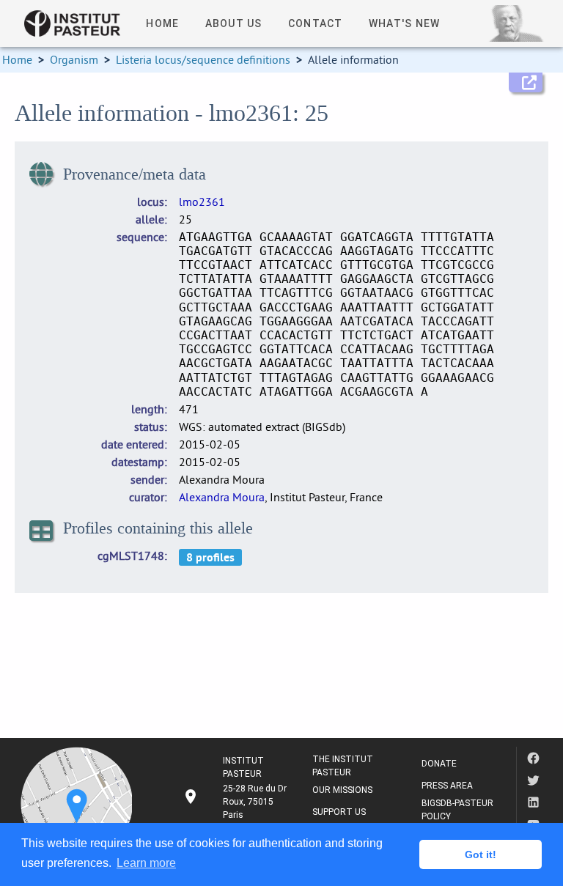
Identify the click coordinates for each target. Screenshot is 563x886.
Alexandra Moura (222, 497)
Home (17, 59)
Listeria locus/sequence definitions (203, 59)
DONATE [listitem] (439, 763)
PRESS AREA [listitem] (447, 785)
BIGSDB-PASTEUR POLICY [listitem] (457, 810)
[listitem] (236, 802)
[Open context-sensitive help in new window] (525, 82)
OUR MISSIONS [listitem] (342, 790)
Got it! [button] (480, 854)
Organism (74, 59)
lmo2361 (202, 201)
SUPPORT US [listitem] (339, 812)
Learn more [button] (146, 863)
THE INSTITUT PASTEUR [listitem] (342, 766)
